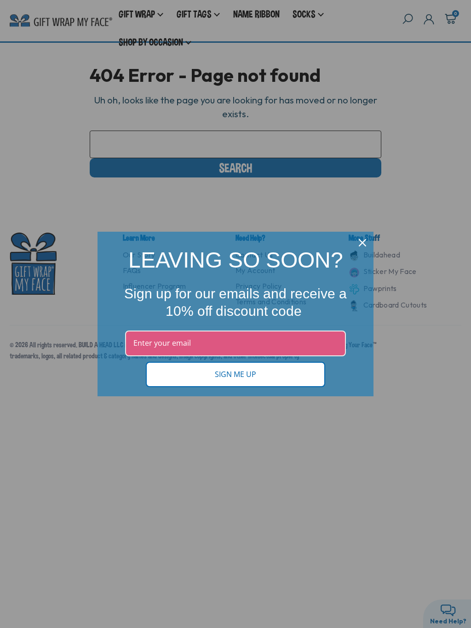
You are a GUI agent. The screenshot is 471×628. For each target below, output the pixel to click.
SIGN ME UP (235, 374)
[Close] (362, 243)
